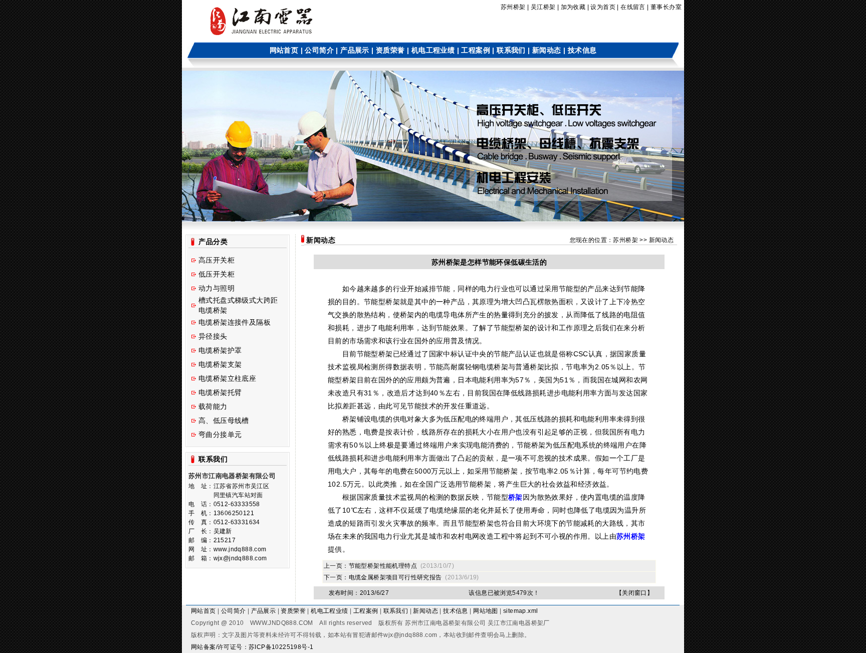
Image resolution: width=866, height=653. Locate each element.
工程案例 (475, 50)
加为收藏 (573, 7)
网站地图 (485, 610)
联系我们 (511, 50)
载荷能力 (213, 406)
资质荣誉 (390, 50)
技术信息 (582, 50)
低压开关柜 (216, 274)
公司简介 (319, 50)
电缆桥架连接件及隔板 (234, 322)
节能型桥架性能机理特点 (383, 565)
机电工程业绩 (433, 50)
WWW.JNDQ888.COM (281, 622)
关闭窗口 (634, 592)
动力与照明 (216, 288)
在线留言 (632, 7)
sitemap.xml (520, 610)
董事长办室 (666, 7)
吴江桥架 (543, 7)
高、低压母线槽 (223, 420)
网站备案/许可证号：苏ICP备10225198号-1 (252, 646)
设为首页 (602, 7)
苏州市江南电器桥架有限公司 (445, 622)
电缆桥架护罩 (220, 350)
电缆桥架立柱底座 (227, 378)
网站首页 (284, 50)
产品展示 (354, 50)
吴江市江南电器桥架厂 (519, 622)
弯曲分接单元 (220, 434)
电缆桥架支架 (220, 364)
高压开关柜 (216, 260)
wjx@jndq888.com (410, 634)
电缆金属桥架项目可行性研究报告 (395, 577)
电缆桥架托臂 (220, 392)
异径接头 (213, 336)
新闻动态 (546, 50)
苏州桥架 (513, 7)
